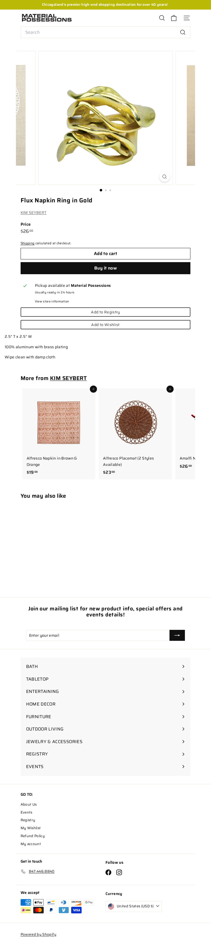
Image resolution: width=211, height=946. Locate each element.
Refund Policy (33, 836)
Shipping (28, 243)
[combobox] (106, 32)
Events (26, 812)
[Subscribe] (177, 635)
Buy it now (105, 268)
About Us (29, 804)
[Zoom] (165, 177)
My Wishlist (31, 828)
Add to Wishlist (105, 325)
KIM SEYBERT (34, 212)
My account (31, 844)
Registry (28, 820)
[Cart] (173, 18)
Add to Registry (105, 312)
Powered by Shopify (38, 934)
